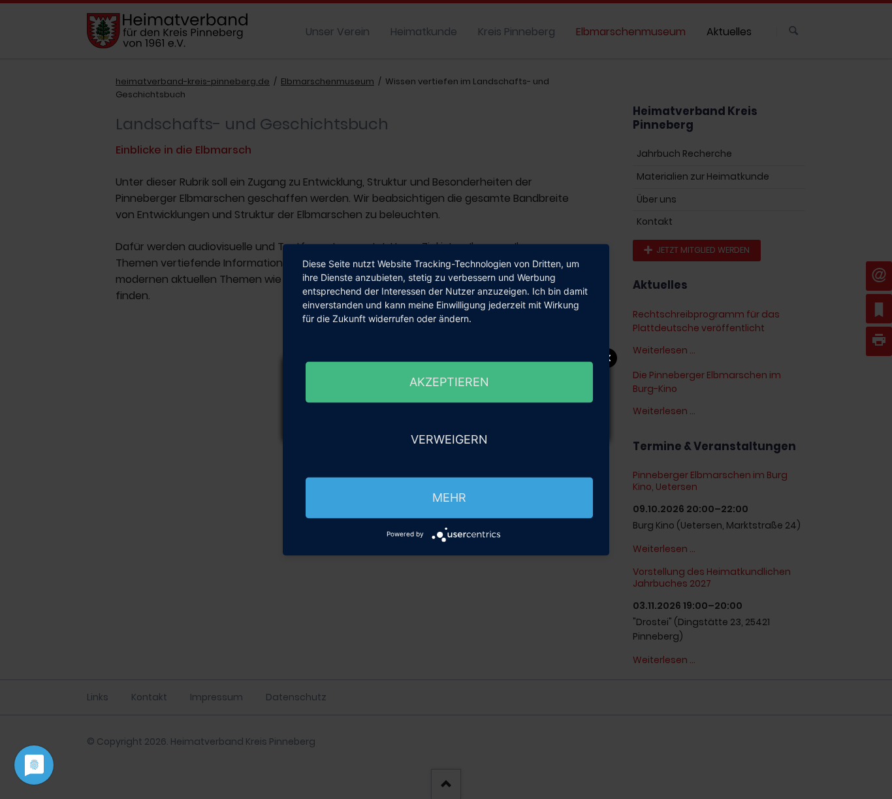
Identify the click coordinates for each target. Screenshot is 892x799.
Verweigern (449, 439)
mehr (449, 497)
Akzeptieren (449, 382)
